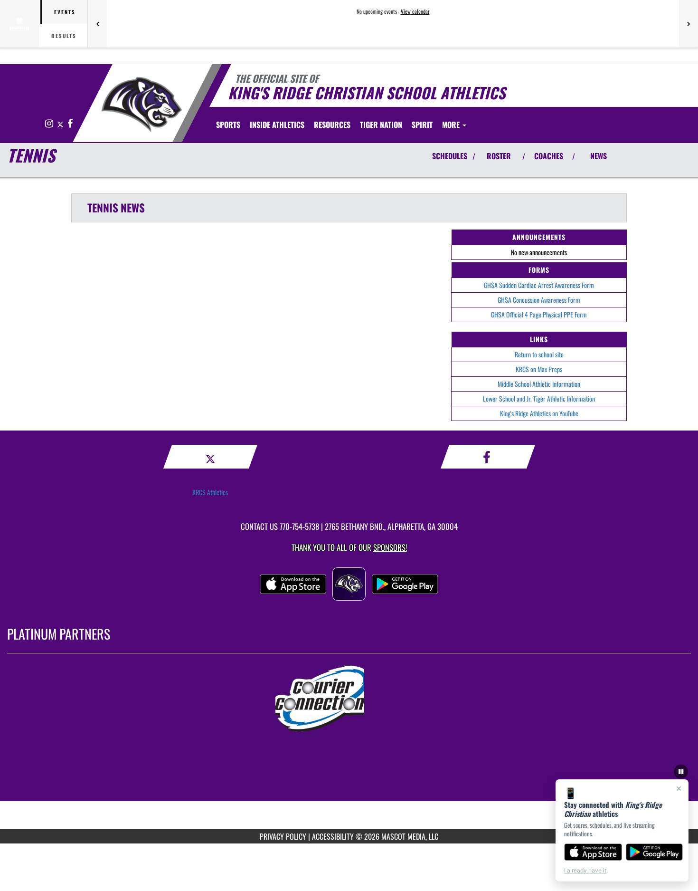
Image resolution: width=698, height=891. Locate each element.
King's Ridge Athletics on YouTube (539, 413)
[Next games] (688, 24)
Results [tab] (63, 35)
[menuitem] (381, 124)
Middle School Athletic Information (539, 384)
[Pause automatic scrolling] (681, 772)
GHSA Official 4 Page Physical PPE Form (539, 314)
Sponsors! (390, 547)
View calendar (415, 11)
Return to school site (539, 354)
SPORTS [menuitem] (228, 124)
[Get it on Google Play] (654, 852)
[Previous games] (97, 24)
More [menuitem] (452, 124)
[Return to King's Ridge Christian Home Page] (142, 104)
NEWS (598, 156)
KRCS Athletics (210, 492)
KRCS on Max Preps (539, 369)
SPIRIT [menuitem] (422, 124)
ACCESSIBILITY (333, 836)
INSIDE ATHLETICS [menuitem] (277, 124)
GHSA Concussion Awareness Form (539, 300)
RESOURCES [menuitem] (332, 124)
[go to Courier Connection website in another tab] (349, 698)
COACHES (548, 156)
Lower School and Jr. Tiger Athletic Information (539, 398)
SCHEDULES (449, 156)
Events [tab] (64, 12)
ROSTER (499, 156)
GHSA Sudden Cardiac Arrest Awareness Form (539, 285)
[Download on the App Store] (593, 852)
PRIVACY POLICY (283, 836)
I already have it (585, 870)
